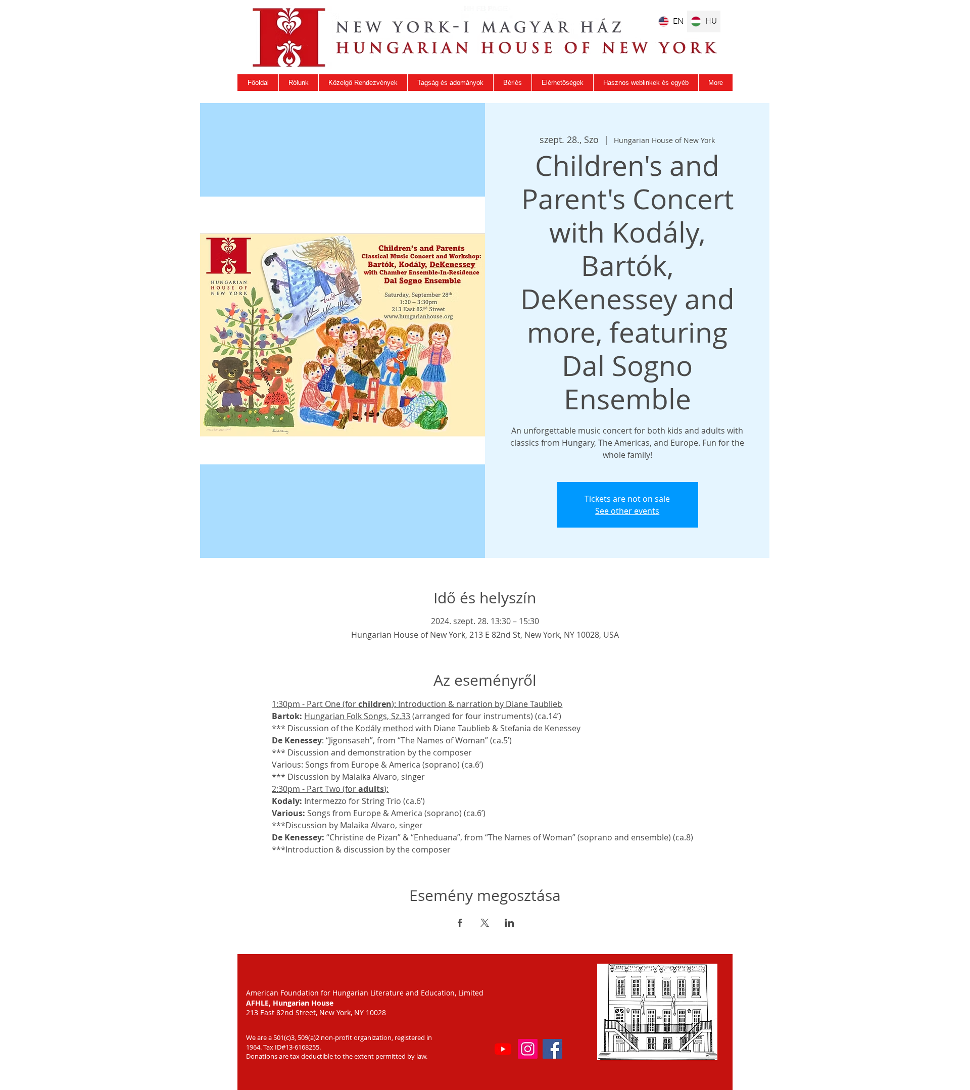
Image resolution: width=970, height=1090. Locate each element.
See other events (627, 510)
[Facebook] (552, 1049)
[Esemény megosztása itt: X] (485, 923)
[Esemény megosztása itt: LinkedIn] (509, 923)
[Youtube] (503, 1049)
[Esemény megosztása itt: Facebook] (460, 923)
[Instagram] (528, 1049)
